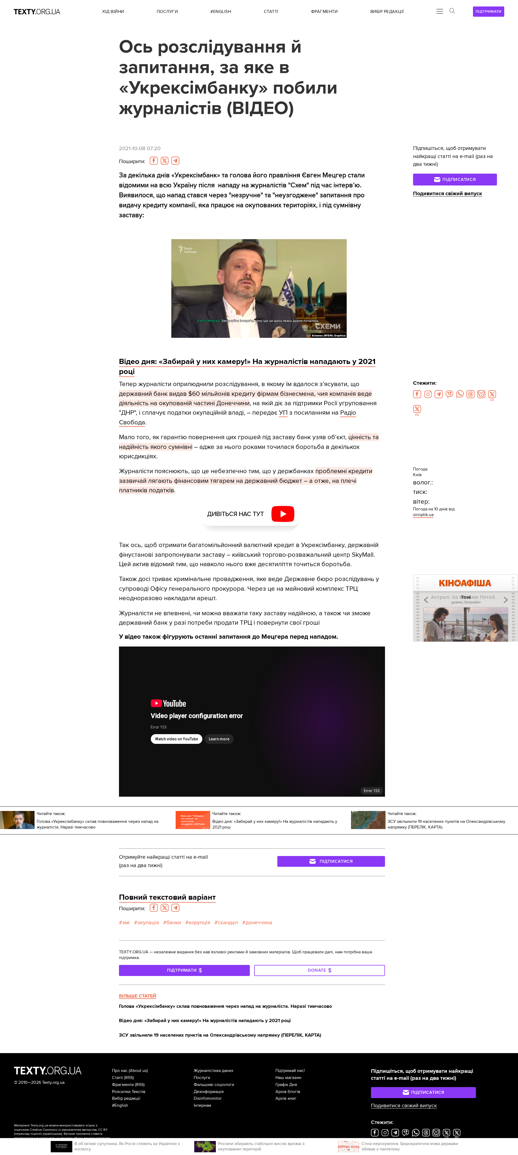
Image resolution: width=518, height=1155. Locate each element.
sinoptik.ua (423, 514)
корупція (199, 922)
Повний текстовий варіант (167, 897)
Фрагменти (123, 1084)
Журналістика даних (213, 1070)
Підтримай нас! (290, 1070)
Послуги (202, 1077)
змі (126, 922)
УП (283, 413)
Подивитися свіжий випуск (447, 193)
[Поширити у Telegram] (175, 161)
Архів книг (286, 1098)
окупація (148, 922)
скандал (228, 922)
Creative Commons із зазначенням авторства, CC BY (69, 1130)
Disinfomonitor (207, 1098)
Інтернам (202, 1105)
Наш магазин (288, 1077)
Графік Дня (286, 1084)
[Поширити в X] (165, 161)
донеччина (259, 922)
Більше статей (137, 996)
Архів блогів (287, 1091)
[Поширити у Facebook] (154, 161)
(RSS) (129, 1077)
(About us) (138, 1070)
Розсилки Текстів (128, 1091)
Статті (117, 1077)
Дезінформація (209, 1091)
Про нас (120, 1070)
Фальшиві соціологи (214, 1084)
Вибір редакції (126, 1098)
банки (173, 922)
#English (120, 1105)
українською (52, 1134)
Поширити (132, 161)
